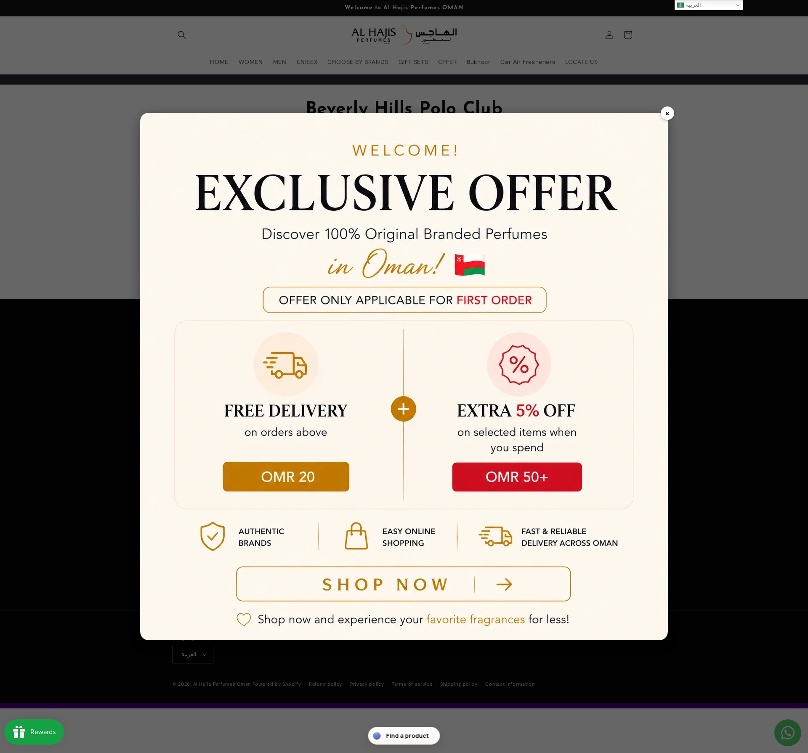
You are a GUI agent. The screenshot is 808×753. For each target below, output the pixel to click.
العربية (692, 5)
